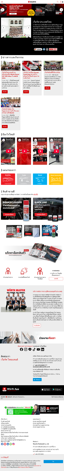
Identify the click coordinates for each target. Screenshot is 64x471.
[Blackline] (48, 210)
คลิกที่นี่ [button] (56, 278)
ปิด (53, 461)
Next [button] (61, 9)
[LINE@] (29, 349)
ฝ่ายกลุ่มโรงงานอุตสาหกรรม (41, 425)
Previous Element (3, 27)
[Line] (10, 444)
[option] (32, 10)
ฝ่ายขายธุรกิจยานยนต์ (39, 421)
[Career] (32, 337)
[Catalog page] (32, 253)
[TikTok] (34, 349)
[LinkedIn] (8, 444)
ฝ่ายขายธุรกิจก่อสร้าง (39, 423)
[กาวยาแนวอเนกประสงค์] (14, 231)
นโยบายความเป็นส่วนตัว (8, 438)
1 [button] (25, 36)
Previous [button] (2, 9)
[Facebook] (21, 349)
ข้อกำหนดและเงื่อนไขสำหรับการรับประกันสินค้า (15, 436)
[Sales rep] (8, 271)
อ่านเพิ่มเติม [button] (37, 325)
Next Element (28, 27)
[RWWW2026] (32, 10)
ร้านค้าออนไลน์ (5, 421)
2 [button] (27, 36)
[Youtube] (38, 349)
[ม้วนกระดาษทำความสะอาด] (32, 231)
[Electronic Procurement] (24, 271)
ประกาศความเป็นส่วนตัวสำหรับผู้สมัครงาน (13, 440)
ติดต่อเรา (38, 379)
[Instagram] (25, 349)
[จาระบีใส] (50, 231)
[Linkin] (42, 349)
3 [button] (29, 36)
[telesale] (40, 271)
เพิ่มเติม (5, 91)
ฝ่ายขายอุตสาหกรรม (39, 427)
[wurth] (32, 389)
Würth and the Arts (6, 430)
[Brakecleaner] (16, 210)
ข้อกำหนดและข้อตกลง (57, 397)
